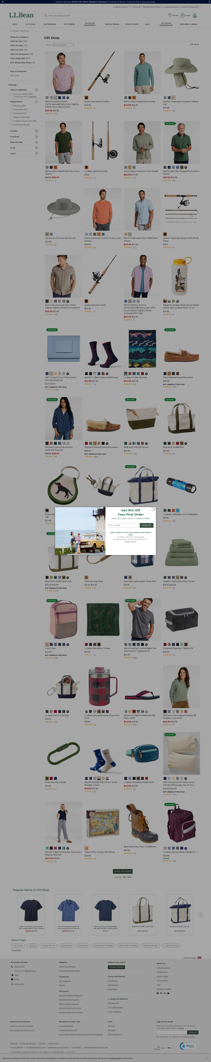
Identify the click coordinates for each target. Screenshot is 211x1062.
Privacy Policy (130, 541)
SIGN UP (146, 525)
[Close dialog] (153, 509)
